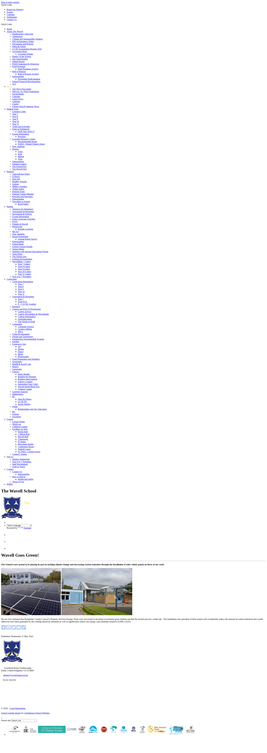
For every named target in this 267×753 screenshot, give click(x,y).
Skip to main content (10, 2)
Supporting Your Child (28, 384)
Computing (17, 324)
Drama (21, 349)
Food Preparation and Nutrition (26, 359)
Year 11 (15, 124)
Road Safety (23, 204)
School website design (11, 713)
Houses (15, 149)
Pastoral (10, 171)
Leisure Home (18, 421)
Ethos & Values (19, 46)
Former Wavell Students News (25, 106)
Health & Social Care (21, 364)
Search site (6, 720)
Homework (17, 226)
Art (19, 346)
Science (15, 414)
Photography (23, 356)
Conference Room (26, 446)
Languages (17, 369)
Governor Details (25, 54)
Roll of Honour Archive (28, 74)
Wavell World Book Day (29, 386)
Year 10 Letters (24, 271)
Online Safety (18, 189)
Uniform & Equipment (22, 259)
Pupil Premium (18, 66)
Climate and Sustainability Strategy (27, 39)
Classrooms (23, 439)
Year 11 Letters (24, 274)
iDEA (20, 331)
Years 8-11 (22, 301)
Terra (20, 159)
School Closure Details (22, 246)
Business (16, 306)
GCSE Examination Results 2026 (27, 49)
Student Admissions (21, 459)
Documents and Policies (22, 44)
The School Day (19, 166)
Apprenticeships (25, 319)
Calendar (11, 14)
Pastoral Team (18, 191)
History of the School (21, 56)
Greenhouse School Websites (37, 713)
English (15, 341)
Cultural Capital (25, 389)
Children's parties (19, 426)
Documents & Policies (22, 214)
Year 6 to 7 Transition (21, 276)
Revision (22, 136)
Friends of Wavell (20, 224)
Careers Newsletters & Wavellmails (33, 314)
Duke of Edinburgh (20, 129)
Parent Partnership (20, 236)
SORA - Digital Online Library (31, 144)
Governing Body (19, 51)
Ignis (20, 154)
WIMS (10, 484)
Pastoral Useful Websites (23, 194)
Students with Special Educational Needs (30, 251)
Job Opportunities (20, 59)
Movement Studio (26, 444)
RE (13, 411)
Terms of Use (18, 482)
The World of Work (26, 321)
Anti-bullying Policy (21, 174)
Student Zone (12, 109)
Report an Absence (15, 9)
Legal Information (17, 708)
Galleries (16, 101)
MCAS (15, 231)
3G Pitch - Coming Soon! (29, 451)
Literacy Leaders (25, 381)
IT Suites (22, 441)
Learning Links (19, 111)
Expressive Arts (19, 344)
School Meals (18, 249)
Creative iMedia (25, 329)
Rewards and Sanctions (22, 196)
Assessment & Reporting (23, 211)
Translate (27, 528)
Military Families (19, 186)
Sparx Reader (24, 374)
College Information (26, 316)
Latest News (17, 99)
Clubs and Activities (21, 126)
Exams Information (20, 134)
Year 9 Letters (24, 269)
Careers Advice (24, 311)
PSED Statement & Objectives (25, 64)
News (9, 86)
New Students (18, 146)
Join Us (10, 456)
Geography (17, 361)
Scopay (10, 12)
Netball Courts (24, 449)
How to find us (18, 477)
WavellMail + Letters (21, 261)
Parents (10, 206)
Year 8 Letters (24, 266)
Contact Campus (19, 454)
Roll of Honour (19, 71)
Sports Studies (24, 404)
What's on (16, 424)
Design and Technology (22, 336)
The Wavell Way (19, 169)
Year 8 (15, 116)
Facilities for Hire (20, 429)
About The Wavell (15, 31)
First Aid (16, 179)
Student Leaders (19, 164)
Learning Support (20, 391)
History (15, 366)
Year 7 (15, 114)
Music (20, 354)
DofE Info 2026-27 (26, 131)
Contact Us (12, 19)
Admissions (12, 17)
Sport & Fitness (24, 399)
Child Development (20, 334)
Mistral (21, 156)
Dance (21, 351)
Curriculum (12, 279)
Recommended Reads (27, 141)
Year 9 (15, 119)
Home (9, 29)
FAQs (15, 221)
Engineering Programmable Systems (28, 339)
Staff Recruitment (20, 464)
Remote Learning (25, 229)
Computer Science (26, 326)
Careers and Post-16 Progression (26, 309)
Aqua (20, 151)
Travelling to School (21, 201)
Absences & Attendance (22, 209)
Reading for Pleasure (27, 376)
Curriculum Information (22, 281)
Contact (10, 469)
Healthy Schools (19, 181)
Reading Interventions (27, 379)
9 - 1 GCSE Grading (27, 304)
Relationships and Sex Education (32, 409)
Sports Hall (23, 431)
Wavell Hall (23, 436)
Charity (15, 104)
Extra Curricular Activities (23, 219)
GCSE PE (22, 401)
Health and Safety (26, 479)
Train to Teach (18, 467)
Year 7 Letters (24, 264)
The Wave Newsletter (21, 89)
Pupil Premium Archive (28, 69)
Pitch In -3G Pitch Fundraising (25, 91)
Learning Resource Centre (23, 139)
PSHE (15, 406)
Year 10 (15, 121)
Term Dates (17, 254)
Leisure (10, 419)
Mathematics (17, 394)
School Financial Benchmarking (26, 81)
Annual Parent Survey (27, 239)
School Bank (18, 244)
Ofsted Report (18, 61)
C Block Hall (23, 434)
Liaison (15, 184)
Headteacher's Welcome (22, 34)
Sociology (16, 416)
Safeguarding (18, 76)
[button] (13, 24)
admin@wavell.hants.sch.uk (15, 675)
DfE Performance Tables (23, 41)
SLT (14, 84)
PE (13, 396)
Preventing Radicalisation (29, 79)
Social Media (18, 94)
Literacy (15, 371)
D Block (16, 176)
